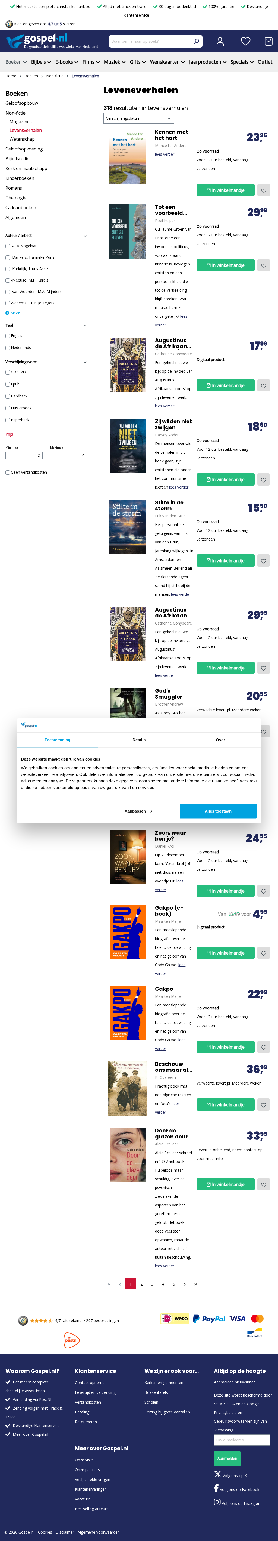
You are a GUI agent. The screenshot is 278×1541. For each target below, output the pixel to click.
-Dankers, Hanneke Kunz (32, 257)
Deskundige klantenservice (36, 1425)
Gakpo (164, 989)
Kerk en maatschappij (27, 168)
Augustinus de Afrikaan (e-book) (171, 344)
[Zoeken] (196, 41)
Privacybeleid (225, 1412)
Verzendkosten (88, 1402)
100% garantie (221, 6)
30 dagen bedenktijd (177, 6)
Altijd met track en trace (124, 6)
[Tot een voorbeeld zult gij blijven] (127, 231)
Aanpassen (135, 810)
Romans (13, 188)
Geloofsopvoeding (24, 149)
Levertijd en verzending (95, 1392)
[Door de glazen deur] (127, 1155)
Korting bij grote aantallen (167, 1412)
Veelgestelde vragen (92, 1479)
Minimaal (22, 451)
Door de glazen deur (171, 1134)
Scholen (151, 1402)
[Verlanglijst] (246, 41)
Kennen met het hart (171, 135)
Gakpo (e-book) (169, 911)
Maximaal (67, 451)
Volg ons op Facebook (239, 1489)
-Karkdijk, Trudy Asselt (30, 268)
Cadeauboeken (20, 208)
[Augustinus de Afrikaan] (127, 365)
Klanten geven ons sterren (44, 23)
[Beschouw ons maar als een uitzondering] (127, 1088)
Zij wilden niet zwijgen (173, 425)
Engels (16, 335)
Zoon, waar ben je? (170, 836)
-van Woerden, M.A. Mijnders (36, 291)
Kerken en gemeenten (163, 1382)
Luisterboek (21, 407)
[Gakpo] (127, 932)
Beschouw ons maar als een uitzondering (173, 1067)
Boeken (16, 93)
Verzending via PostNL (32, 1399)
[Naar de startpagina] (51, 41)
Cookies (45, 1532)
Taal (9, 325)
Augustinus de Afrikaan (171, 613)
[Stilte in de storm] (127, 527)
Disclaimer (65, 1532)
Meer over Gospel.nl (30, 1434)
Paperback (20, 419)
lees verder (164, 154)
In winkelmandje (227, 190)
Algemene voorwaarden (99, 1532)
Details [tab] (139, 739)
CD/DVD (18, 372)
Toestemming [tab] (57, 739)
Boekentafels (156, 1392)
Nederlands (21, 347)
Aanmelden (227, 1458)
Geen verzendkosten (29, 472)
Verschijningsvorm (21, 361)
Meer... (15, 313)
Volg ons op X (234, 1475)
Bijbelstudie (17, 159)
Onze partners (87, 1469)
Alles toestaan (218, 810)
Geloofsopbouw (21, 103)
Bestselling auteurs (91, 1508)
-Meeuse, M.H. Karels (29, 280)
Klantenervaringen (91, 1489)
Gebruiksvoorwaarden (233, 1421)
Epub (15, 384)
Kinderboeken (19, 178)
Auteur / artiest (18, 235)
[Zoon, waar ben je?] (127, 857)
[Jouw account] (220, 41)
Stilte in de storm (169, 506)
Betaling (82, 1412)
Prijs (9, 434)
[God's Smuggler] (127, 715)
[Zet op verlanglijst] (263, 190)
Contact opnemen (91, 1382)
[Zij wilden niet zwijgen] (127, 446)
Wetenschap (22, 139)
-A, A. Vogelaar (24, 245)
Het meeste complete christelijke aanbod (53, 6)
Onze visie (84, 1459)
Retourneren (86, 1421)
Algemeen (15, 217)
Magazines (21, 122)
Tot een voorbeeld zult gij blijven (173, 210)
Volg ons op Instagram (241, 1503)
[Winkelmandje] (269, 41)
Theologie (15, 198)
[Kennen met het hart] (127, 156)
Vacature (82, 1499)
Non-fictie (15, 113)
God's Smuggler (168, 694)
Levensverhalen (26, 130)
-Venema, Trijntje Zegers (33, 302)
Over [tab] (220, 739)
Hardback (19, 396)
